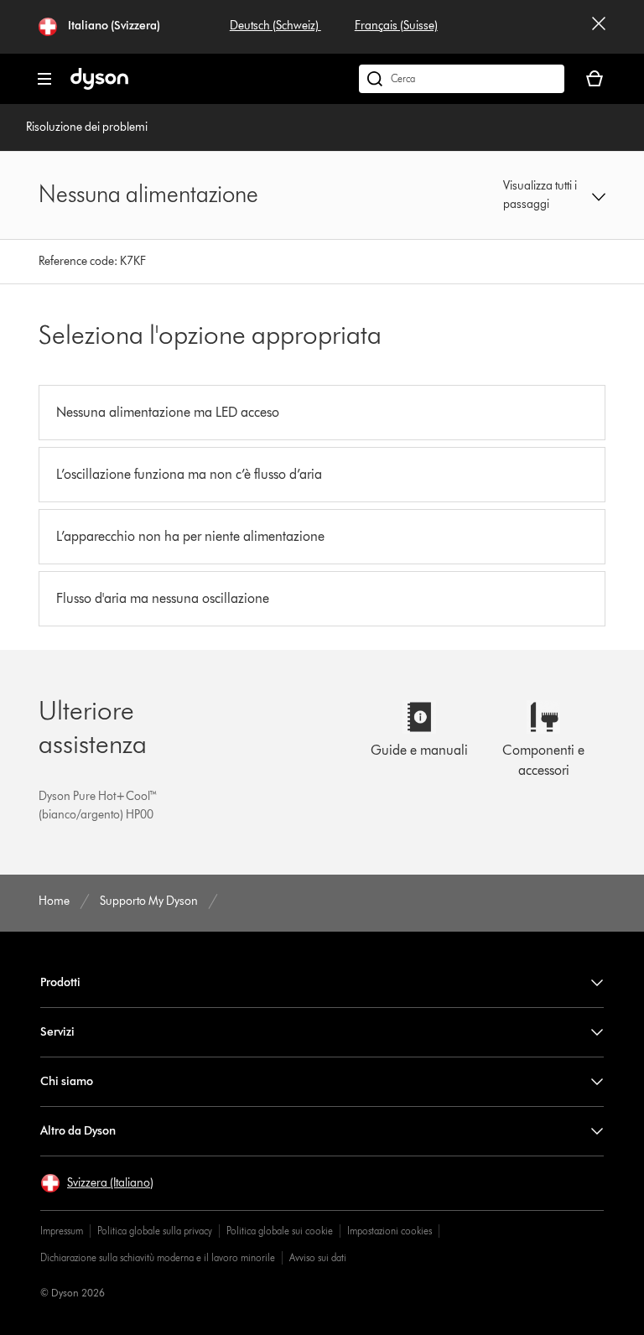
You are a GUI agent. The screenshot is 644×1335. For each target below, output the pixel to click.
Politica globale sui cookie (279, 1230)
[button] (554, 195)
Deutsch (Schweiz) (275, 25)
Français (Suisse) (396, 25)
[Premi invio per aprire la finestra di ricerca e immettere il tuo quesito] (461, 79)
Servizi (57, 1032)
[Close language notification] (598, 27)
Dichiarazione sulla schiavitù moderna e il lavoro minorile (157, 1257)
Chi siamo (66, 1081)
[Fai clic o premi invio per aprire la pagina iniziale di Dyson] (99, 86)
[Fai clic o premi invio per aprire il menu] (44, 79)
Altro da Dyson (78, 1131)
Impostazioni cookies (389, 1230)
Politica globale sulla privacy (154, 1230)
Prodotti (60, 982)
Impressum (61, 1230)
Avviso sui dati (317, 1257)
